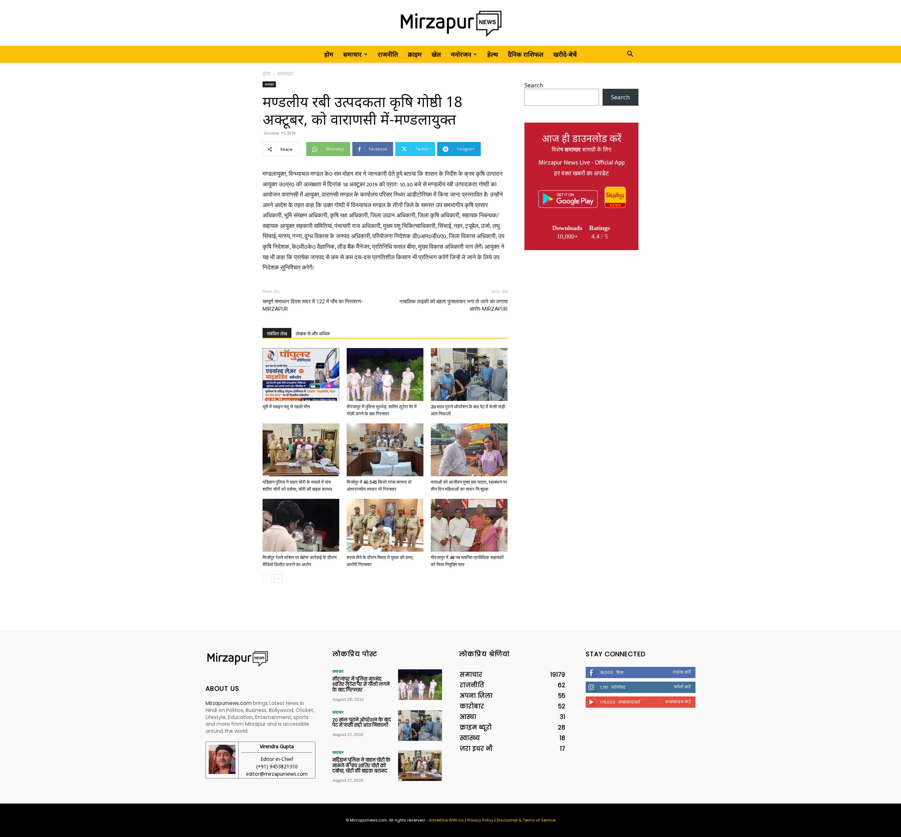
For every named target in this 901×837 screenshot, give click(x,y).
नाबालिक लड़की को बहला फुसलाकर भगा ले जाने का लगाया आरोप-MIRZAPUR (453, 305)
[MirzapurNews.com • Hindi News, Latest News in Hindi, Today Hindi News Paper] (450, 23)
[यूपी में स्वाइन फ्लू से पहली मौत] (301, 374)
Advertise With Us (446, 820)
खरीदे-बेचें (565, 54)
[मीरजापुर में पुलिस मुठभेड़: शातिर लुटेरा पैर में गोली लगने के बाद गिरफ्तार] (385, 374)
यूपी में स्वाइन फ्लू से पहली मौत (286, 406)
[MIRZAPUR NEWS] (260, 659)
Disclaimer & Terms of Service (526, 820)
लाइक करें (682, 672)
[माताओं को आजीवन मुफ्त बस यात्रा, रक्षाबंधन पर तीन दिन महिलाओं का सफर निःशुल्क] (469, 449)
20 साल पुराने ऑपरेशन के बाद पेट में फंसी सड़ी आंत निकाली (361, 723)
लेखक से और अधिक (313, 333)
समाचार (352, 54)
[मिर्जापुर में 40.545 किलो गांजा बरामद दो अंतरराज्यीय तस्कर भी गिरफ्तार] (385, 449)
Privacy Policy (480, 820)
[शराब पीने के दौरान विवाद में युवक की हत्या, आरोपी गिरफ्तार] (385, 525)
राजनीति (388, 54)
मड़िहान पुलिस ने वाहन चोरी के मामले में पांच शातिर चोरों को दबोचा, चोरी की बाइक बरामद (361, 765)
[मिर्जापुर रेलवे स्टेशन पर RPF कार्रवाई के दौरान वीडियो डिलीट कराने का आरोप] (301, 525)
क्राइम (415, 54)
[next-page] (278, 578)
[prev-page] (267, 578)
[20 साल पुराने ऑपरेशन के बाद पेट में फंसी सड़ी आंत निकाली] (469, 374)
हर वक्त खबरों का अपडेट (581, 173)
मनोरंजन (461, 54)
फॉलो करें (682, 687)
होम (328, 54)
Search (533, 85)
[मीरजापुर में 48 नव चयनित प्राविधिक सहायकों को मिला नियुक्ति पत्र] (469, 525)
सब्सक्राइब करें (678, 702)
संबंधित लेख (277, 333)
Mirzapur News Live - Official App (581, 162)
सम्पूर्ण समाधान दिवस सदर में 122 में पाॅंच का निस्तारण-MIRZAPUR (313, 305)
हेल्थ (492, 54)
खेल (436, 54)
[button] (630, 54)
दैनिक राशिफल (525, 54)
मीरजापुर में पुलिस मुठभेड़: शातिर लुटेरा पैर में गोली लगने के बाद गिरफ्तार (361, 684)
